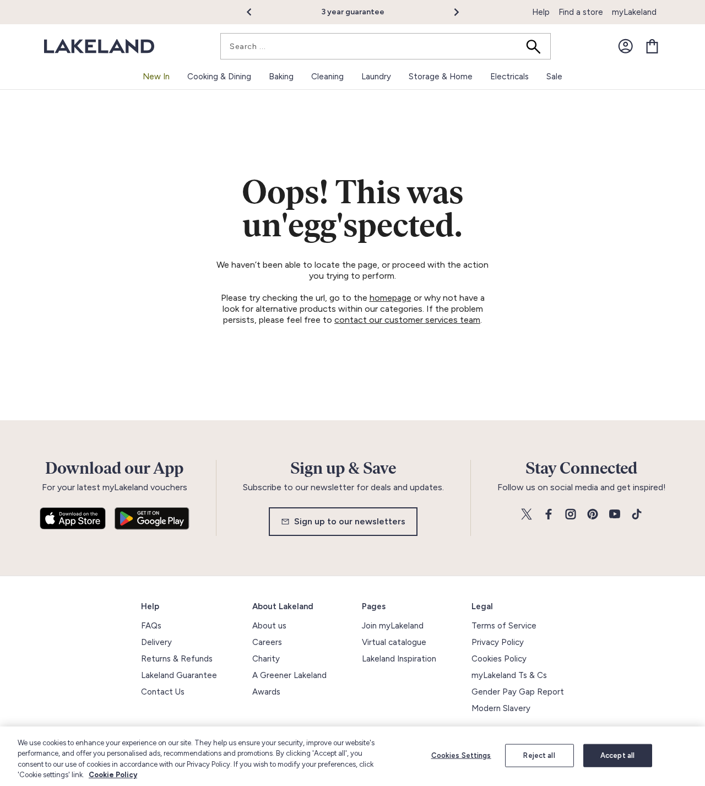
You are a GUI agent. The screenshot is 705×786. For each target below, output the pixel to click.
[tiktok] (636, 514)
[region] (352, 756)
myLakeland (634, 12)
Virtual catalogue (394, 642)
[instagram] (570, 514)
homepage (390, 297)
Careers (267, 642)
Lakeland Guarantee (179, 675)
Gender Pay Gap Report (517, 692)
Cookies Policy (499, 659)
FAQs (151, 626)
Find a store (580, 12)
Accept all (617, 755)
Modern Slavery (500, 708)
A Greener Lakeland (289, 675)
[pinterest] (592, 514)
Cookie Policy (113, 775)
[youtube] (614, 514)
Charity (266, 659)
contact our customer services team (407, 320)
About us (269, 626)
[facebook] (548, 514)
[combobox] (385, 46)
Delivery (156, 642)
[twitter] (526, 514)
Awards (266, 692)
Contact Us (163, 692)
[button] (255, 12)
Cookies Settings (461, 755)
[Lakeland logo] (99, 46)
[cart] (652, 46)
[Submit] (537, 46)
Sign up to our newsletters (349, 521)
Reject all (539, 755)
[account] (625, 46)
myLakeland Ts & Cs (509, 675)
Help (541, 12)
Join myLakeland (393, 626)
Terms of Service (503, 626)
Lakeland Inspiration (399, 659)
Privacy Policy (497, 642)
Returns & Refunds (177, 659)
